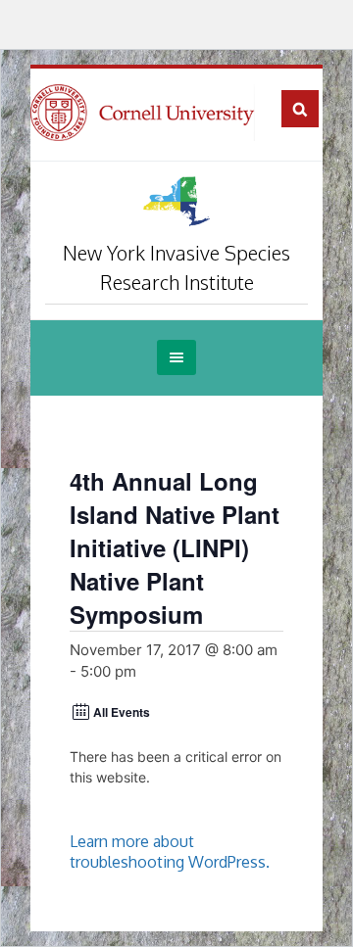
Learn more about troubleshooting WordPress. (170, 851)
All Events (121, 712)
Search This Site (300, 108)
